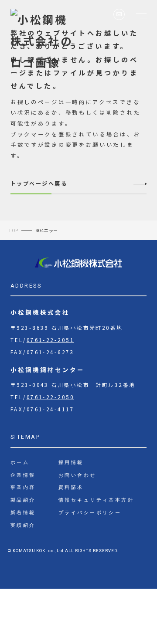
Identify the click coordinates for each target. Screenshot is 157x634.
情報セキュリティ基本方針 (96, 500)
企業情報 (23, 475)
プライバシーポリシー (89, 512)
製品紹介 (23, 500)
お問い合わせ (77, 475)
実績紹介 (23, 525)
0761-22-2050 (50, 396)
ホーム (19, 462)
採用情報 (71, 462)
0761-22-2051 (50, 339)
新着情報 (23, 512)
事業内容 (23, 487)
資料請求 (71, 487)
